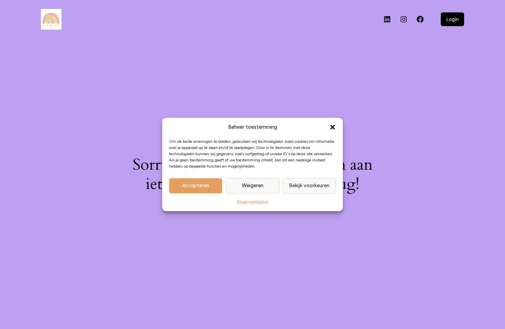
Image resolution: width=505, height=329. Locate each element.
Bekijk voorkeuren (309, 186)
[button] (332, 127)
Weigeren (252, 186)
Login (452, 19)
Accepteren (195, 186)
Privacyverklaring (252, 201)
